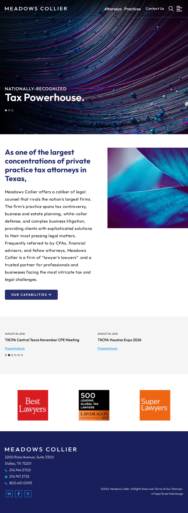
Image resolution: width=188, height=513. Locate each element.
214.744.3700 (20, 470)
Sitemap (176, 489)
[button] (6, 110)
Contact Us (155, 8)
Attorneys (113, 9)
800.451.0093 (20, 483)
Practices (132, 9)
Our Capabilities (29, 295)
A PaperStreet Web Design (167, 493)
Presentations (15, 348)
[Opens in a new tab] (9, 493)
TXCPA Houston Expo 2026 (119, 340)
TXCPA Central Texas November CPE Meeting (42, 340)
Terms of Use (162, 489)
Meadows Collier (119, 489)
